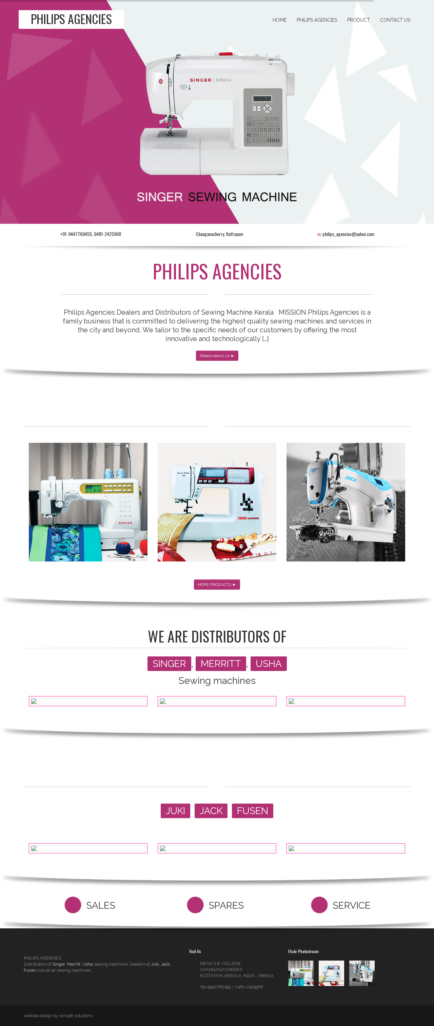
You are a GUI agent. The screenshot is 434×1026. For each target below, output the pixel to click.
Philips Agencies (317, 20)
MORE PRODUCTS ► (217, 584)
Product (358, 20)
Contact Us (395, 20)
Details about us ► (217, 355)
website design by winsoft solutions (58, 1015)
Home (280, 20)
